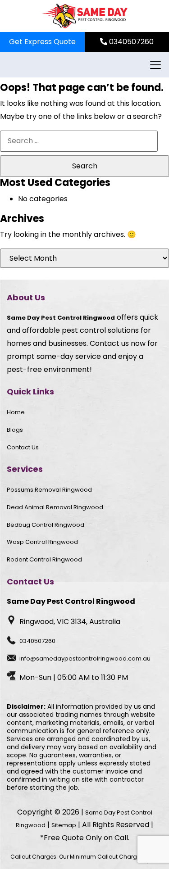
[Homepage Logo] (84, 16)
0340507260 (130, 41)
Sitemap (63, 825)
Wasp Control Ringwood (42, 542)
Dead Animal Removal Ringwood (55, 507)
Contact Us (23, 447)
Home (16, 412)
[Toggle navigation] (154, 65)
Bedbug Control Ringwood (45, 524)
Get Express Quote (42, 41)
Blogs (15, 429)
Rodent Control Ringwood (44, 559)
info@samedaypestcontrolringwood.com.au (85, 658)
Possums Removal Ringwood (49, 489)
